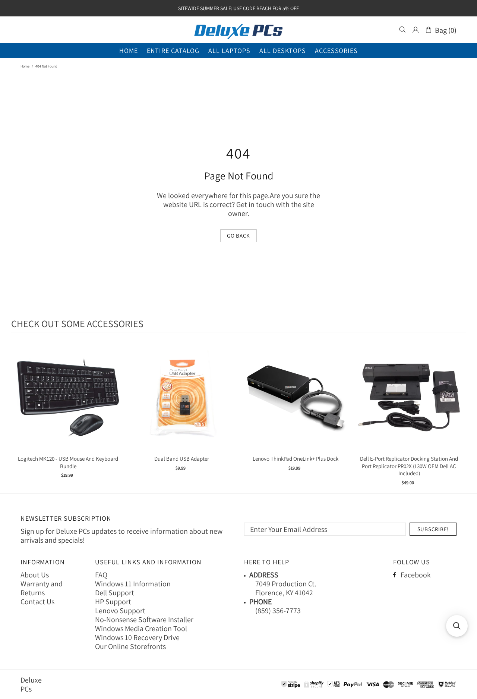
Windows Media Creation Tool (141, 628)
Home (24, 66)
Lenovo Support (120, 610)
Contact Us (37, 601)
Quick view (68, 404)
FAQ (101, 574)
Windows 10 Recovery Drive (137, 637)
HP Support (113, 601)
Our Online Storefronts (130, 646)
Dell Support (114, 592)
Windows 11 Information (133, 583)
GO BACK (238, 235)
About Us (34, 574)
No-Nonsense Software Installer (144, 619)
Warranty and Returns (41, 588)
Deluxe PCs (238, 30)
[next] (458, 413)
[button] (457, 626)
